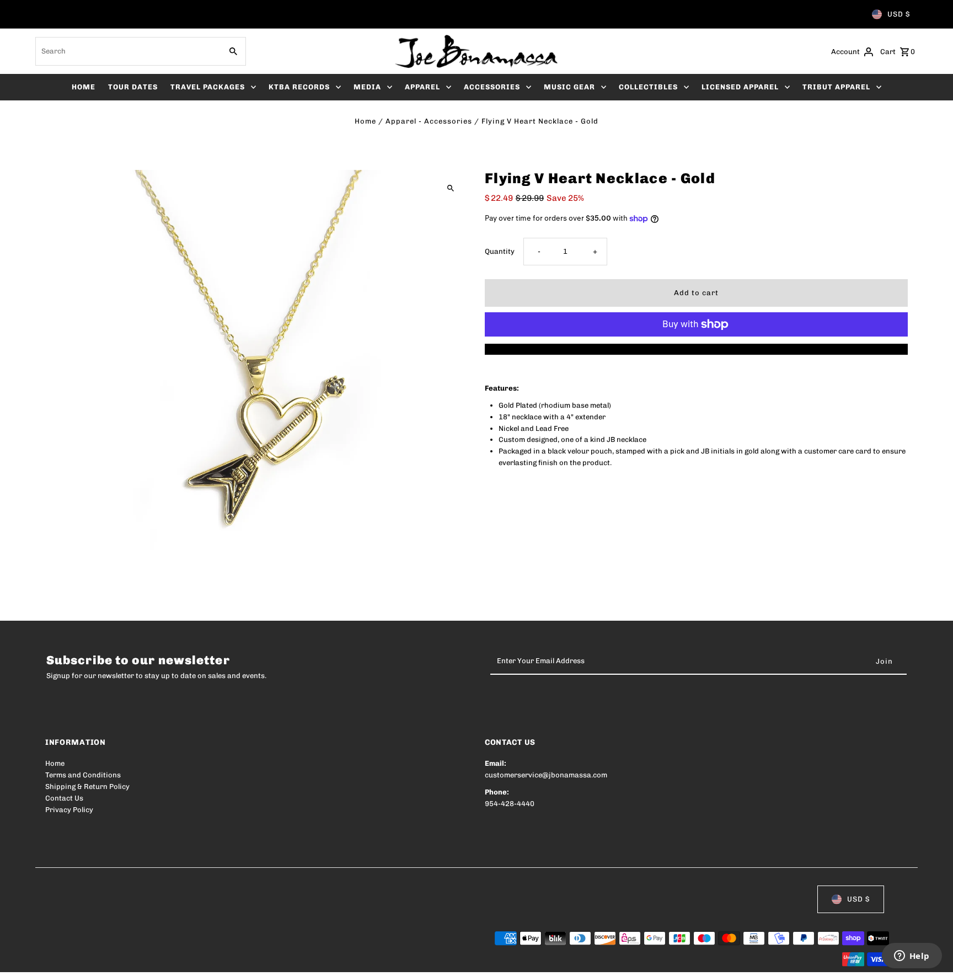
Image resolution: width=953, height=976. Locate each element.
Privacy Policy (69, 810)
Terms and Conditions (83, 775)
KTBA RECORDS (299, 87)
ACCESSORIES (492, 87)
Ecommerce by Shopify (248, 960)
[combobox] (127, 51)
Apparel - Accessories (429, 121)
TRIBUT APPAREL (836, 87)
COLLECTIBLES (648, 87)
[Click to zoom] (450, 187)
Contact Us (64, 798)
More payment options (696, 349)
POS (186, 960)
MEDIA (367, 87)
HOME (83, 87)
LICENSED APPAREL (740, 87)
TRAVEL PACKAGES (207, 87)
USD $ (898, 14)
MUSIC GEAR (569, 87)
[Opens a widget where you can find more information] (911, 956)
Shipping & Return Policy (87, 786)
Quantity (500, 251)
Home (365, 121)
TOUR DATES (133, 87)
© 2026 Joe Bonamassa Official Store (109, 960)
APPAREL (422, 87)
